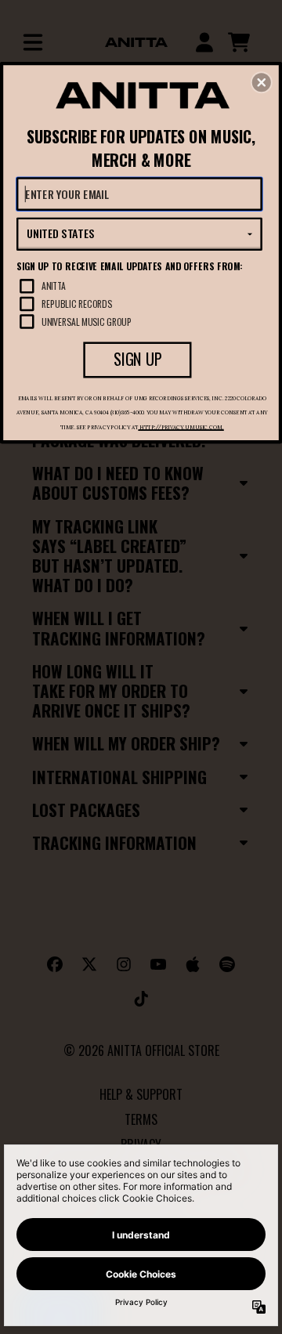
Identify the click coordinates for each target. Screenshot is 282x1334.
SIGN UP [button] (138, 359)
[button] (261, 82)
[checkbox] (141, 286)
